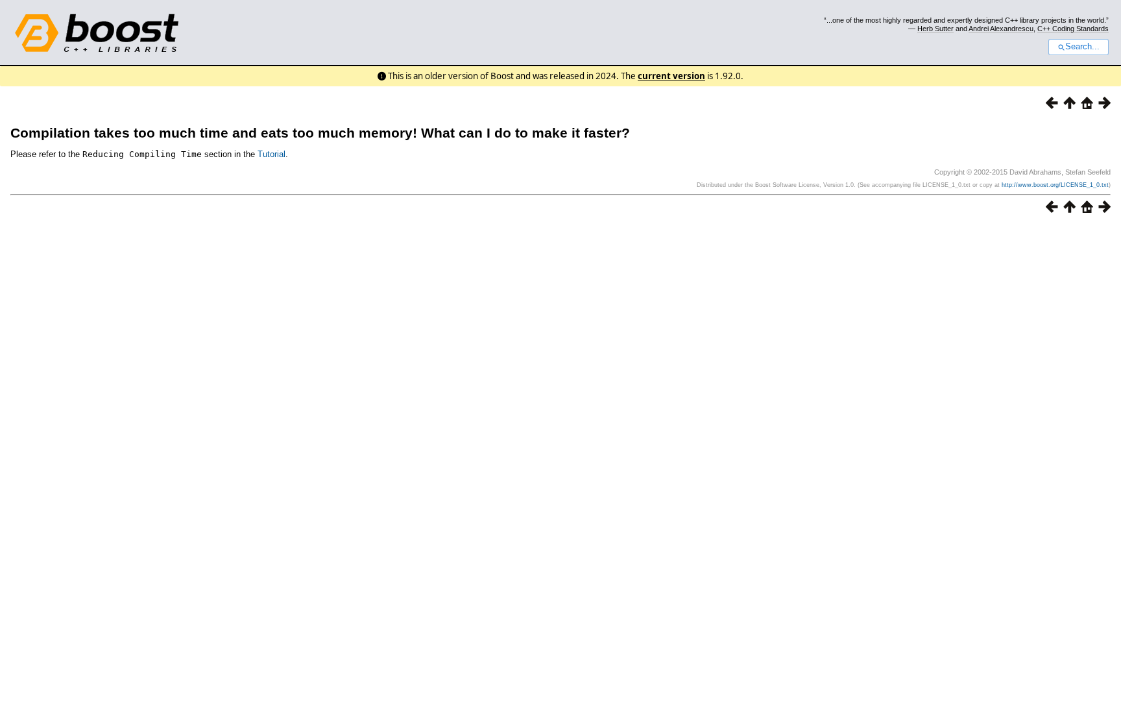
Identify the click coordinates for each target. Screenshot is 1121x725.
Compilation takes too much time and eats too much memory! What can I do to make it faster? (320, 132)
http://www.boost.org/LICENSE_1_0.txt (1055, 185)
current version (671, 76)
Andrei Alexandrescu (1001, 28)
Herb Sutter (935, 28)
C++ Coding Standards (1073, 28)
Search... (1082, 46)
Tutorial (271, 154)
